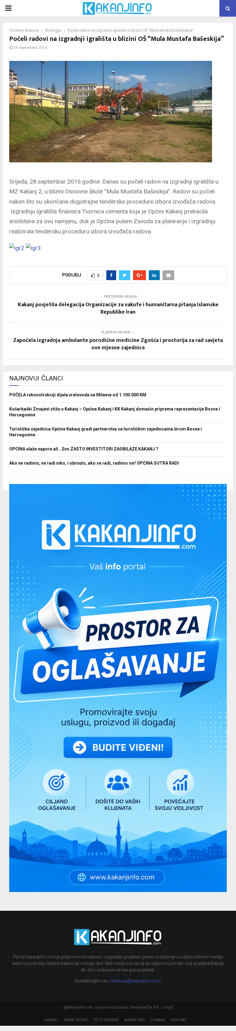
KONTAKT (179, 1020)
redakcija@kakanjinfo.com (135, 980)
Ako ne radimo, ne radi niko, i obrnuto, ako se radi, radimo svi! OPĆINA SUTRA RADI (94, 463)
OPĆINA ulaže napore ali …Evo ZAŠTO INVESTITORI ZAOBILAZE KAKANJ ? (83, 448)
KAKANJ (51, 1020)
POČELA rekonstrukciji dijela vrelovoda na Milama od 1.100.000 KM (77, 394)
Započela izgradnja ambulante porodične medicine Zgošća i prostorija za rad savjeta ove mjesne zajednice (118, 344)
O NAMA (158, 1020)
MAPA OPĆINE (76, 1020)
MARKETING (134, 1020)
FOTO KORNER (106, 1020)
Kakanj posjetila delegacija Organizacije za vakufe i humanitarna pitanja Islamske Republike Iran (118, 308)
